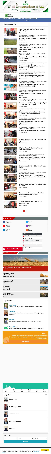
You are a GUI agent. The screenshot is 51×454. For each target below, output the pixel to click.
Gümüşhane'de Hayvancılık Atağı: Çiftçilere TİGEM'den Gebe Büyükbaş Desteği (32, 112)
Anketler (22, 18)
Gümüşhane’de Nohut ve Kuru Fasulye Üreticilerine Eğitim (30, 202)
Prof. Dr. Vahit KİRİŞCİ (15, 407)
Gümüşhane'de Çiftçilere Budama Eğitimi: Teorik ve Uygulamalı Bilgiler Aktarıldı (31, 76)
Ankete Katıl (25, 341)
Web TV (11, 18)
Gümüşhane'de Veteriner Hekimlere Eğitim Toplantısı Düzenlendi (31, 122)
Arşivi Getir (25, 441)
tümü (46, 394)
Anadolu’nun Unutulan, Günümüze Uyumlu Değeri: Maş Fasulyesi (26, 328)
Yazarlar (17, 18)
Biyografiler (35, 18)
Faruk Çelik (12, 428)
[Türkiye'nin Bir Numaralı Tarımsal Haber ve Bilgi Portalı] (9, 15)
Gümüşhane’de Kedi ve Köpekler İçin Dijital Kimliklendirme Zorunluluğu (31, 85)
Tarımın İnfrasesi (13, 327)
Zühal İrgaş (12, 311)
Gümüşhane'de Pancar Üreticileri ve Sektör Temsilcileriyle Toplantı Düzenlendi (32, 158)
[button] (47, 301)
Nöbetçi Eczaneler (29, 18)
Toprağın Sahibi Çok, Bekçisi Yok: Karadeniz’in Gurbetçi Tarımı (25, 306)
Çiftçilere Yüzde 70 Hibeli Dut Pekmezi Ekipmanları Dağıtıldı (30, 148)
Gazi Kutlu (11, 319)
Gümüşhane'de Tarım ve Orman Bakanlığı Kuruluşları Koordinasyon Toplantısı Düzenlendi (33, 176)
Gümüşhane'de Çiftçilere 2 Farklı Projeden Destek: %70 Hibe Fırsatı (31, 66)
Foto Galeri (6, 18)
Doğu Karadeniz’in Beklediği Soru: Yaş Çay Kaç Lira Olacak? (25, 321)
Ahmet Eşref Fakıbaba (15, 421)
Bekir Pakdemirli (13, 414)
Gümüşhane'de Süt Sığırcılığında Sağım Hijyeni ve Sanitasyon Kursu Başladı (33, 103)
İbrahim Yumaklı (13, 399)
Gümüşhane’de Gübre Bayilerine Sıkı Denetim (32, 130)
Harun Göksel (12, 305)
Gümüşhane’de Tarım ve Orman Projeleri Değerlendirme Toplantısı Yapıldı (31, 193)
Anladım (45, 450)
